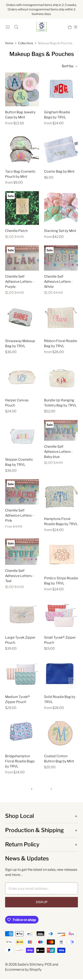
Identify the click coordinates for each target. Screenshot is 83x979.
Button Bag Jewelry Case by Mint (20, 114)
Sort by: (66, 66)
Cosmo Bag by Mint (59, 171)
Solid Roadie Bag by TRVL (59, 699)
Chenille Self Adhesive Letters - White (58, 281)
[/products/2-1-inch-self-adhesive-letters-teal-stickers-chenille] (22, 552)
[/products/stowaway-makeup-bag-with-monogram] (22, 318)
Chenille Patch (16, 231)
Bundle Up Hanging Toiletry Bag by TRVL (60, 402)
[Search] (16, 27)
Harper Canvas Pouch (17, 402)
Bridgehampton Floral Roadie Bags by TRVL (20, 761)
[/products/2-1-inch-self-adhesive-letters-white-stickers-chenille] (61, 258)
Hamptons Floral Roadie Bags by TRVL (61, 521)
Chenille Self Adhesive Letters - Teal (19, 576)
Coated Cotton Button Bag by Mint (59, 758)
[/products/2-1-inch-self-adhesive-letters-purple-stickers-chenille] (22, 258)
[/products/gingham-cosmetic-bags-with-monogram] (61, 89)
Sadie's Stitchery (30, 964)
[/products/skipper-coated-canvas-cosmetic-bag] (22, 437)
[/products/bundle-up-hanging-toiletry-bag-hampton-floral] (61, 377)
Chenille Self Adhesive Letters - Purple (19, 281)
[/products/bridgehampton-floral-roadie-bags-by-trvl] (22, 733)
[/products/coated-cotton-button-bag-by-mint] (61, 733)
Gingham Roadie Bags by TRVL (57, 114)
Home (9, 43)
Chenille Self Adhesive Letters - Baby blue (58, 452)
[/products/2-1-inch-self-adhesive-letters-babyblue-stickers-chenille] (61, 430)
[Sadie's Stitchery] (41, 27)
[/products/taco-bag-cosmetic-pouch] (22, 149)
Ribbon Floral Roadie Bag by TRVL (60, 343)
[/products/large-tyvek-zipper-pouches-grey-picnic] (22, 615)
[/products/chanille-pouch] (22, 208)
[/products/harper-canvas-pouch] (22, 377)
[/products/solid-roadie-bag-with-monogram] (61, 674)
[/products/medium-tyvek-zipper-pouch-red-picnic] (22, 674)
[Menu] (7, 27)
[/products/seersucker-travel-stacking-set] (61, 208)
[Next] (51, 789)
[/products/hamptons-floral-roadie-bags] (61, 496)
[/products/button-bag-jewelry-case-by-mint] (22, 89)
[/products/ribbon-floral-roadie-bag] (61, 318)
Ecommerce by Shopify (23, 970)
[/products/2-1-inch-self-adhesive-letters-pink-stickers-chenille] (22, 491)
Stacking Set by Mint (60, 231)
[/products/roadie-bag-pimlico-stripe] (61, 555)
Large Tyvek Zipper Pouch (20, 640)
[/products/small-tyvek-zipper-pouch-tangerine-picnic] (61, 615)
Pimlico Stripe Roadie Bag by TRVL (61, 580)
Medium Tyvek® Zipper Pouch (17, 699)
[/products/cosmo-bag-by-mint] (61, 149)
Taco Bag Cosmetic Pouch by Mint (20, 174)
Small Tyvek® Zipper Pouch (60, 640)
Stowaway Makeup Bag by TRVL (20, 343)
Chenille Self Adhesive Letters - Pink (19, 515)
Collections (25, 43)
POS (48, 964)
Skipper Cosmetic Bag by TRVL (19, 462)
